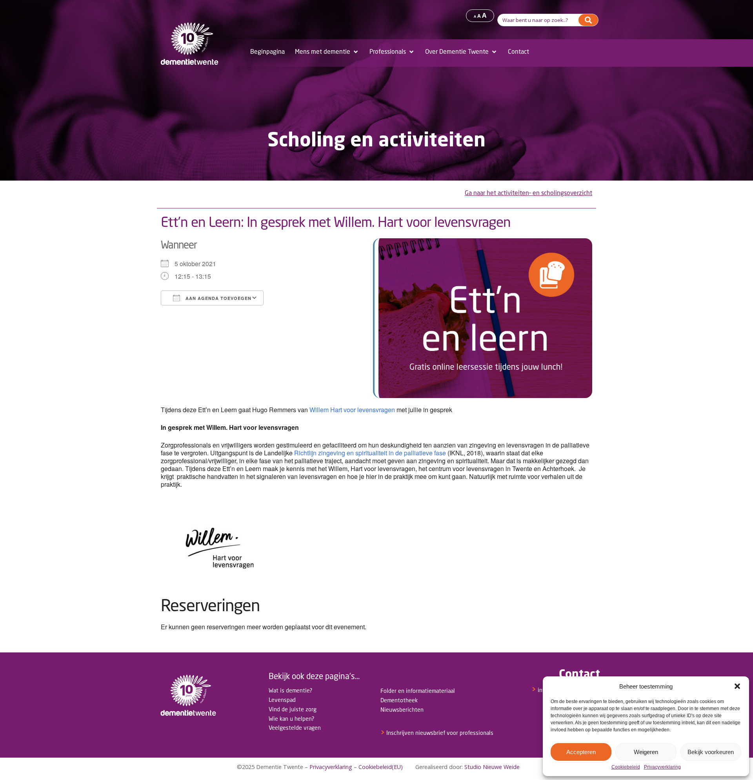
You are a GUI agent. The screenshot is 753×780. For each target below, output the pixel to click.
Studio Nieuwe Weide (492, 767)
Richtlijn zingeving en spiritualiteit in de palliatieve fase (370, 452)
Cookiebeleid (625, 767)
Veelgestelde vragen (295, 727)
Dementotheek (399, 700)
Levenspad (282, 699)
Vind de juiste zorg (292, 709)
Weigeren (646, 752)
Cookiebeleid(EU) (380, 767)
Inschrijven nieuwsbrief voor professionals (436, 732)
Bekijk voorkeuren (711, 752)
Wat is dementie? (290, 690)
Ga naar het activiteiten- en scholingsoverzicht (528, 193)
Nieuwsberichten (402, 709)
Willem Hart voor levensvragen (351, 409)
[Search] (588, 20)
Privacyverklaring (662, 767)
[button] (737, 686)
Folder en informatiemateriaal (417, 690)
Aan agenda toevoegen (217, 298)
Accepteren (581, 752)
